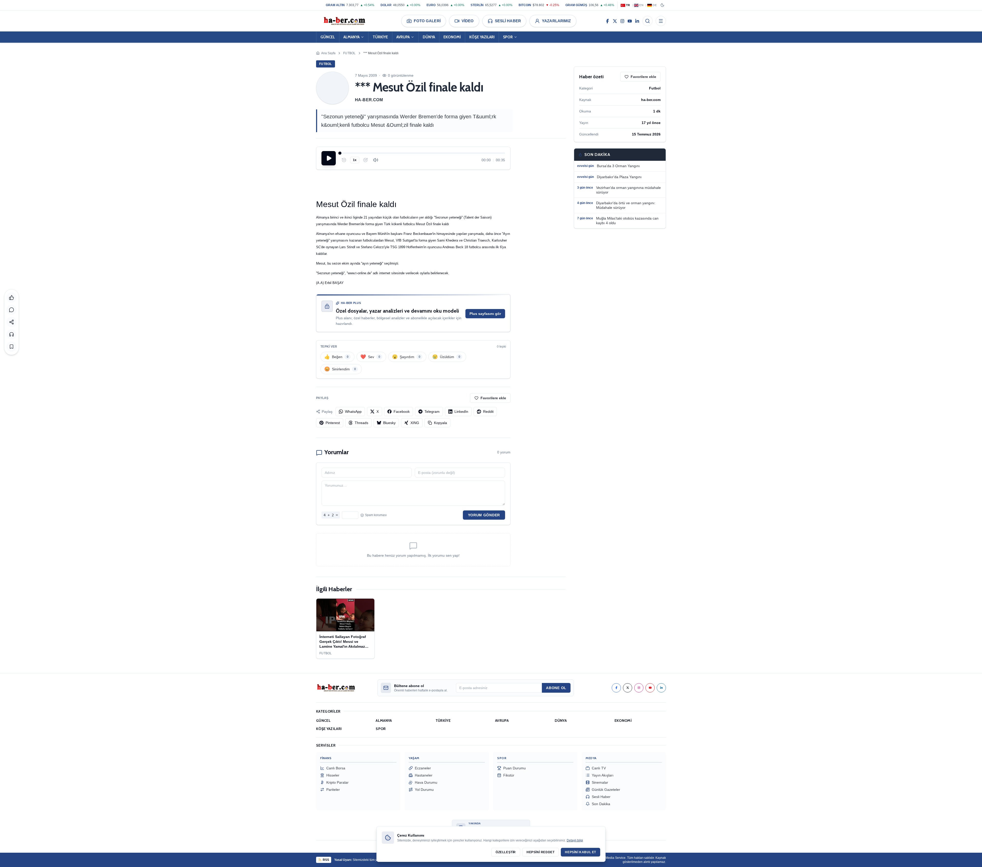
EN (641, 5)
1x (354, 160)
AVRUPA (403, 37)
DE (655, 5)
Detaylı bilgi (575, 840)
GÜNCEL (327, 37)
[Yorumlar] (11, 310)
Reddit (488, 411)
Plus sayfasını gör (485, 314)
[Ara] (647, 21)
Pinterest (333, 423)
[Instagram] (622, 21)
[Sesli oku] (11, 334)
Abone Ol (556, 688)
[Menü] (661, 21)
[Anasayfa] (344, 21)
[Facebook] (607, 21)
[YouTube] (630, 21)
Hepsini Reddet (540, 852)
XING (414, 423)
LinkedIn (461, 411)
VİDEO (468, 21)
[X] (615, 21)
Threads (361, 423)
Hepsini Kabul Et (580, 852)
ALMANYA (351, 37)
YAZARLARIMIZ (556, 21)
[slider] (422, 153)
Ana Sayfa (328, 53)
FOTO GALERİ (427, 21)
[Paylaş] (11, 322)
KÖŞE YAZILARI (482, 37)
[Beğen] (11, 297)
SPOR (508, 37)
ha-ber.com (369, 100)
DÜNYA (429, 37)
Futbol (349, 53)
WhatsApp (353, 411)
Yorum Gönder (484, 515)
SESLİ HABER (508, 21)
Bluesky (389, 423)
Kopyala (440, 423)
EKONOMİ (452, 37)
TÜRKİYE (380, 37)
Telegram (432, 411)
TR (628, 5)
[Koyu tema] (662, 5)
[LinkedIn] (637, 21)
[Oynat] (328, 158)
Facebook (402, 411)
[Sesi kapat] (376, 160)
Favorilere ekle (493, 398)
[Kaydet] (11, 346)
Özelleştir (506, 852)
